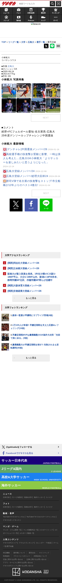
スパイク (49, 497)
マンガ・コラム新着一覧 (12, 530)
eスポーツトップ (46, 530)
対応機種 (6, 553)
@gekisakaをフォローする (18, 447)
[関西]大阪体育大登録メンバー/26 (24, 285)
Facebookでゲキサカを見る (19, 453)
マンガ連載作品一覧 (30, 530)
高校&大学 (28, 497)
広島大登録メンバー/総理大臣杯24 (33, 176)
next (46, 118)
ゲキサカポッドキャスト (12, 520)
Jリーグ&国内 (17, 497)
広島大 (11, 66)
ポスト (16, 208)
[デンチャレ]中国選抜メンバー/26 (32, 149)
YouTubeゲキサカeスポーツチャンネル (40, 517)
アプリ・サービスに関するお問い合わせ (18, 562)
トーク (46, 208)
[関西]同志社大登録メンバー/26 (23, 263)
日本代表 (6, 497)
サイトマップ (44, 553)
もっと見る (31, 298)
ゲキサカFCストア (10, 543)
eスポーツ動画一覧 (27, 533)
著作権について (19, 553)
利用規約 (6, 556)
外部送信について (40, 556)
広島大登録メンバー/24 (26, 171)
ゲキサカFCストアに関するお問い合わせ (18, 566)
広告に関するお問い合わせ (13, 559)
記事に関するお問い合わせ (36, 559)
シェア (31, 208)
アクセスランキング (26, 543)
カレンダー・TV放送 (43, 543)
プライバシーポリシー (21, 556)
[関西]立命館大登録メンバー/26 (23, 268)
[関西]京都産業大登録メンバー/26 (24, 291)
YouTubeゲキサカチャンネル (13, 517)
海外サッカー (39, 497)
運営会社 (32, 553)
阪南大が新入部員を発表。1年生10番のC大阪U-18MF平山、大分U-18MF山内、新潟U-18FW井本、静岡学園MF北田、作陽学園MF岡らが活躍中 (33, 276)
